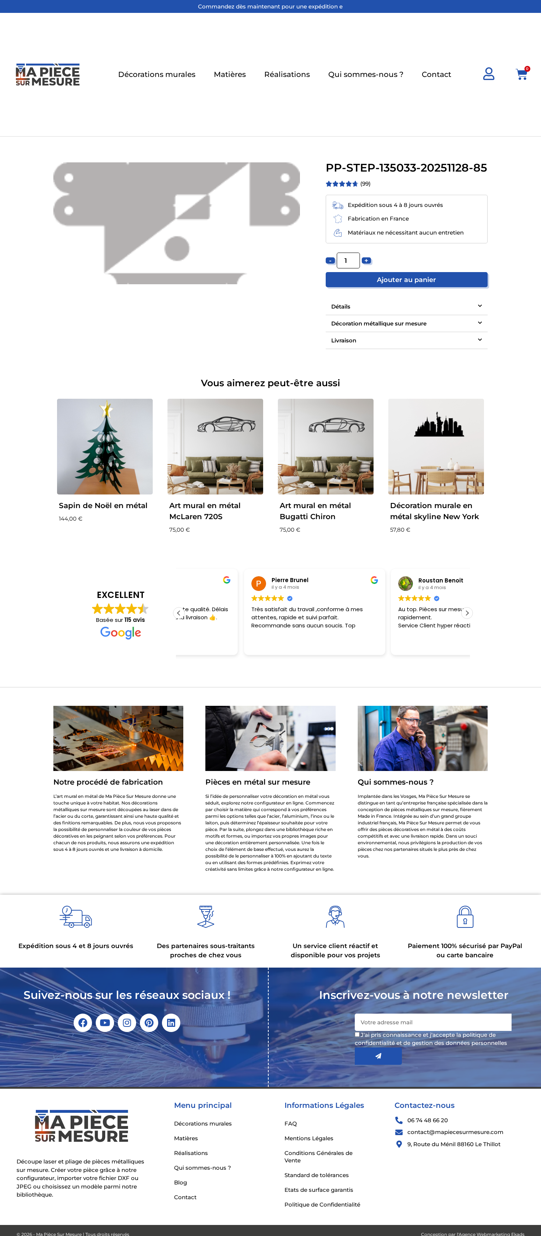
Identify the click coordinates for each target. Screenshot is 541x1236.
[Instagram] (127, 1023)
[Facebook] (83, 1023)
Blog (180, 1182)
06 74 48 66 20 (427, 1120)
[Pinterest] (149, 1023)
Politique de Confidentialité (322, 1204)
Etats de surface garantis (318, 1189)
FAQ (290, 1123)
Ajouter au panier (406, 280)
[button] (407, 306)
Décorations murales (156, 74)
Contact (436, 74)
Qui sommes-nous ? (365, 74)
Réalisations (287, 74)
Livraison (343, 340)
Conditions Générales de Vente (318, 1156)
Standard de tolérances (316, 1175)
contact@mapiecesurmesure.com (455, 1131)
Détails (340, 306)
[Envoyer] (378, 1056)
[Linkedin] (171, 1023)
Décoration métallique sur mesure (379, 323)
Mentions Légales (308, 1138)
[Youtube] (105, 1023)
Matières (230, 74)
